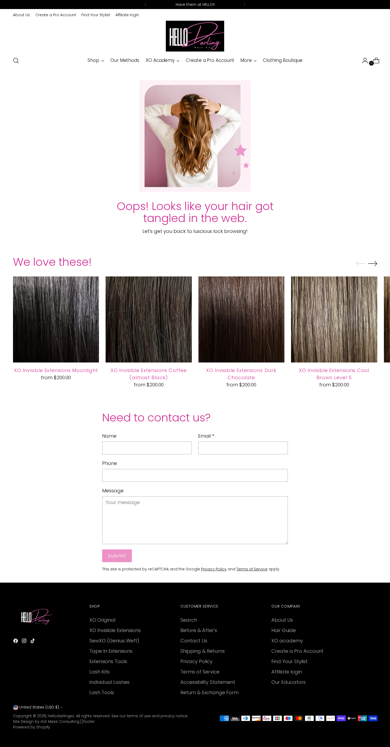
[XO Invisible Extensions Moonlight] (56, 319)
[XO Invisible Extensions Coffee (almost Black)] (149, 319)
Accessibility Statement (207, 682)
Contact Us (193, 640)
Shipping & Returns (202, 651)
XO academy (287, 640)
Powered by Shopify (31, 727)
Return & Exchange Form (209, 692)
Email (206, 436)
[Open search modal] (16, 60)
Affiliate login (286, 671)
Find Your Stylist (289, 661)
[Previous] (145, 4)
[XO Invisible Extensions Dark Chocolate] (241, 319)
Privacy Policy (214, 569)
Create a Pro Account (297, 651)
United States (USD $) (39, 707)
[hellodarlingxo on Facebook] (16, 641)
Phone (109, 463)
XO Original (102, 620)
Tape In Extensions (110, 651)
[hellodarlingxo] (195, 36)
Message (113, 490)
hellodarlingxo (61, 716)
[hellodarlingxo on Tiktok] (33, 641)
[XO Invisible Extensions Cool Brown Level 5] (334, 319)
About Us (282, 620)
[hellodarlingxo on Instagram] (24, 641)
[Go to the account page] (363, 60)
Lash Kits (99, 671)
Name (109, 436)
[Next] (244, 4)
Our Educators (288, 682)
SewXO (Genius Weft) (114, 640)
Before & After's (198, 630)
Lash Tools (101, 692)
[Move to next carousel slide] (372, 263)
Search (188, 620)
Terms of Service (251, 569)
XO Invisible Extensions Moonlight (56, 370)
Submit (117, 555)
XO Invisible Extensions (115, 630)
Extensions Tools (108, 661)
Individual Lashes (109, 682)
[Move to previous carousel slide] (360, 263)
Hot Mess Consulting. (60, 721)
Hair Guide (283, 630)
